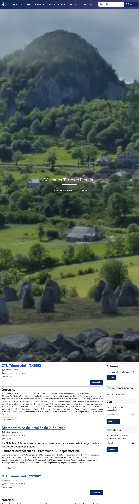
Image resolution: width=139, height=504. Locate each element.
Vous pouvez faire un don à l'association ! (117, 408)
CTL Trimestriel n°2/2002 (21, 476)
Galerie (76, 4)
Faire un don (113, 421)
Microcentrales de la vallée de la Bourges (33, 428)
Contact (90, 4)
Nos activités (57, 4)
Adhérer (111, 378)
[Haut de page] (135, 500)
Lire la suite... (10, 420)
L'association (35, 4)
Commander (96, 382)
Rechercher (132, 4)
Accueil (19, 4)
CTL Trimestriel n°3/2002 (21, 365)
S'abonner (112, 450)
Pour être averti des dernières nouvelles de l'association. (118, 437)
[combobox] (111, 4)
